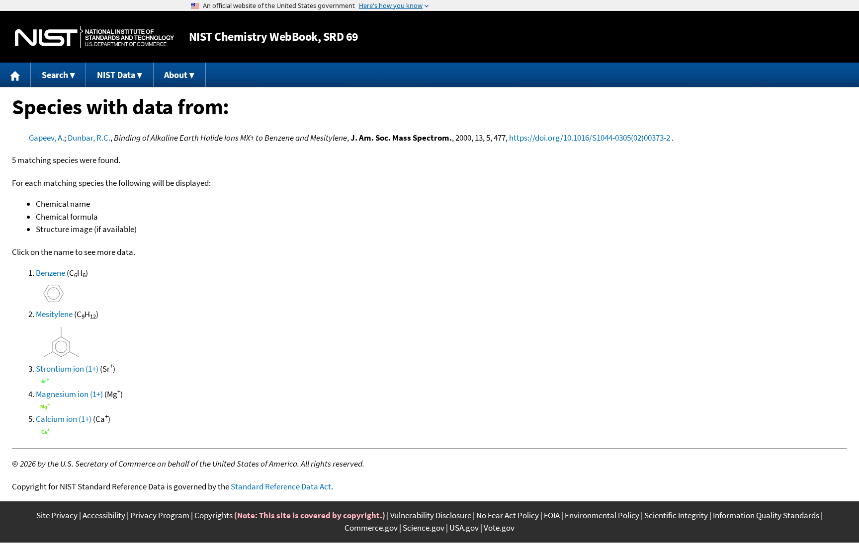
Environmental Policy (602, 515)
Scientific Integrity (676, 515)
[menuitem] (15, 75)
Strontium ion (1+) (67, 368)
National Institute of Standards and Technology (94, 37)
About (175, 74)
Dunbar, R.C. (89, 137)
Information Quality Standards (766, 515)
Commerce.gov (371, 527)
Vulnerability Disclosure (430, 515)
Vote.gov (499, 527)
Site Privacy (57, 515)
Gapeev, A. (46, 137)
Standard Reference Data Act (281, 486)
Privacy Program (159, 515)
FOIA (552, 515)
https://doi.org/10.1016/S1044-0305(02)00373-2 (589, 137)
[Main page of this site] (15, 75)
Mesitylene (54, 314)
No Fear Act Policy (507, 515)
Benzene (50, 272)
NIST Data (116, 74)
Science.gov (423, 527)
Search (55, 74)
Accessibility (104, 515)
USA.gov (464, 527)
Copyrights (213, 515)
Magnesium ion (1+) (69, 394)
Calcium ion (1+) (63, 418)
